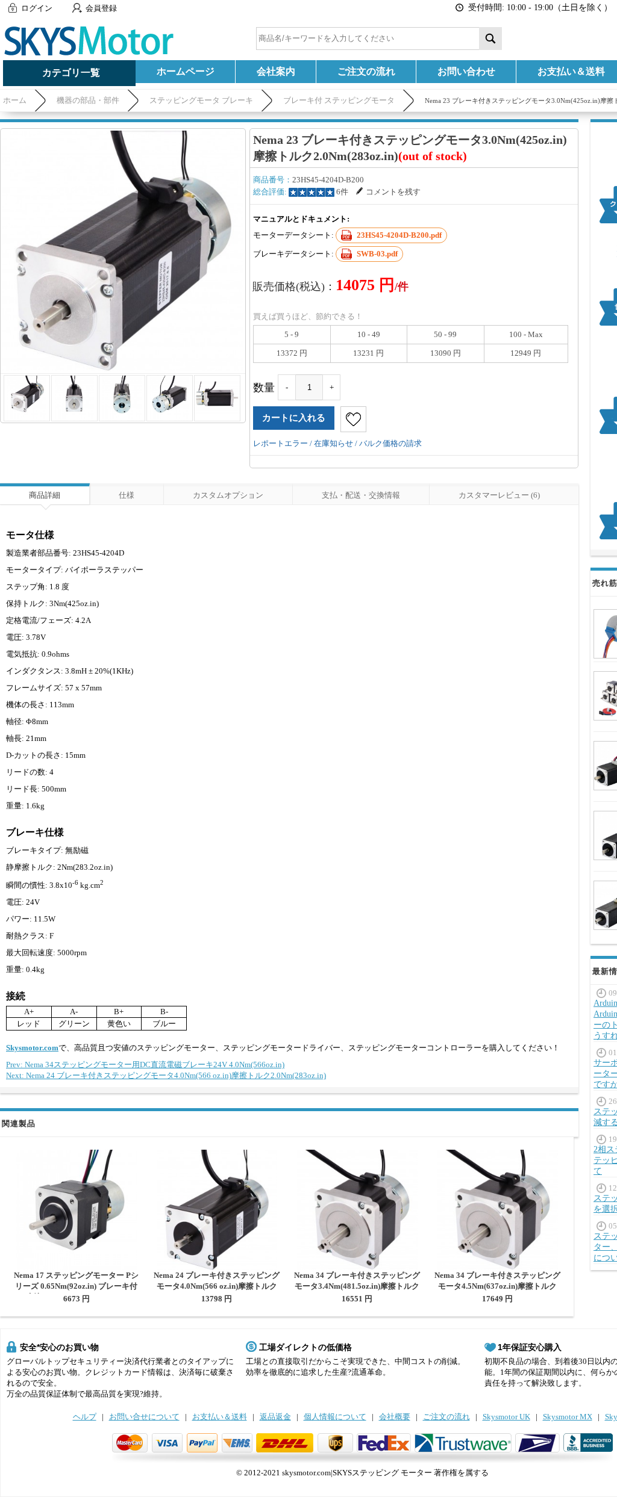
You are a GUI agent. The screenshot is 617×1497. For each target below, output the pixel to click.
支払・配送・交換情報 (361, 495)
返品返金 (275, 1416)
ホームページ (186, 71)
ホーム (15, 100)
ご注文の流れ (366, 71)
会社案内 (276, 71)
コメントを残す (393, 191)
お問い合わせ (466, 71)
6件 (342, 191)
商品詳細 (44, 495)
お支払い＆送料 (219, 1416)
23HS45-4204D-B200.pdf (399, 235)
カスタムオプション (228, 495)
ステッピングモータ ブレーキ (201, 100)
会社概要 (394, 1416)
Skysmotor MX (567, 1416)
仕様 (126, 495)
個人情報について (335, 1416)
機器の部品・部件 (88, 100)
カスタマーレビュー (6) (499, 495)
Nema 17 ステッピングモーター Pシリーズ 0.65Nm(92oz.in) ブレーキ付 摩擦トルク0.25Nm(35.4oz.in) (76, 1286)
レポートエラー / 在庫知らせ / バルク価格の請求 (337, 443)
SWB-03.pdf (377, 253)
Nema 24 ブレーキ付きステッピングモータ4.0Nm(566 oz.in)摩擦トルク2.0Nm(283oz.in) (217, 1286)
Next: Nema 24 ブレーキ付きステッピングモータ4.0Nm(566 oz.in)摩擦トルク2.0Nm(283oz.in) (166, 1075)
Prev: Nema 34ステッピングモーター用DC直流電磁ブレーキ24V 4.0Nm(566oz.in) (145, 1064)
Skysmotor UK (506, 1416)
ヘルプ (84, 1416)
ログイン (36, 8)
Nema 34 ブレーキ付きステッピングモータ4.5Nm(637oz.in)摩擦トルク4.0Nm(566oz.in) (497, 1286)
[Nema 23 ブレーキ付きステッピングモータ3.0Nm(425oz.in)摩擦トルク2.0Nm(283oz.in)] (123, 251)
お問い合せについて (144, 1416)
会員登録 (101, 8)
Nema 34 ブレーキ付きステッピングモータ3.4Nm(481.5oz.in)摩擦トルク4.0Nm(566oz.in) (357, 1286)
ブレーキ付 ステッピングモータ (339, 100)
